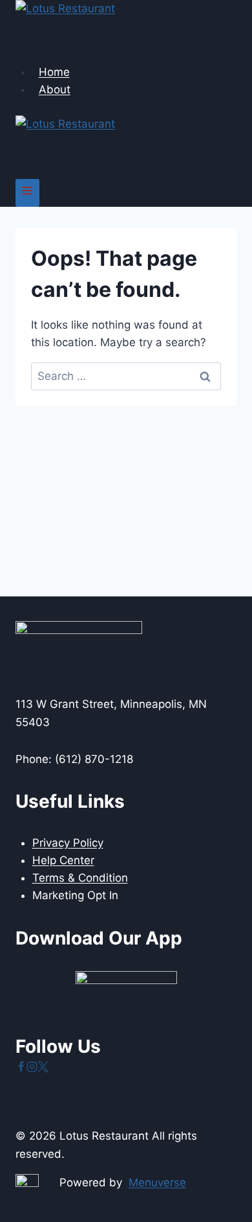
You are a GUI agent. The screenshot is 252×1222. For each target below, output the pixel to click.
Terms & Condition (80, 877)
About (54, 89)
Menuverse (157, 1182)
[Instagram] (31, 1068)
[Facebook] (21, 1068)
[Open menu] (27, 193)
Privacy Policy (67, 842)
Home (54, 71)
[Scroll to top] (219, 1182)
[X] (42, 1068)
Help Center (63, 860)
